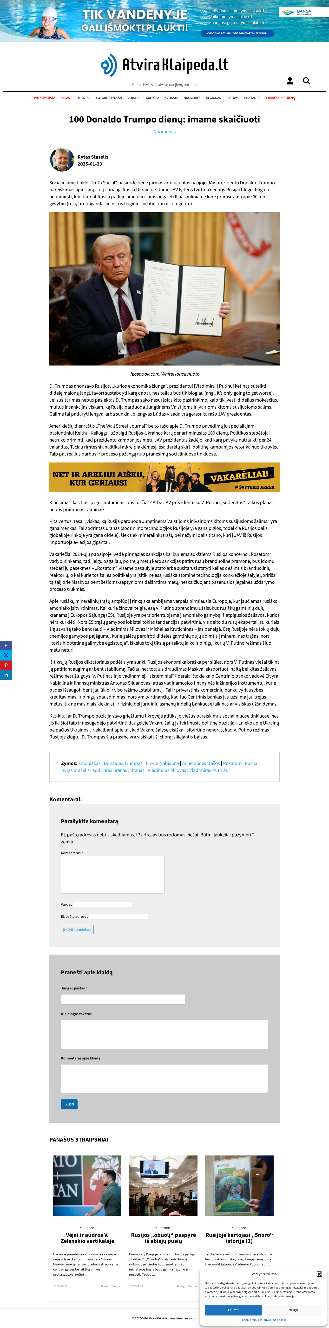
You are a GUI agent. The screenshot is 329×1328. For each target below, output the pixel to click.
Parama (66, 98)
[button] (319, 1274)
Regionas (213, 98)
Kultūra (152, 98)
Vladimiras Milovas (167, 770)
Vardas (66, 904)
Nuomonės (192, 98)
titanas (137, 770)
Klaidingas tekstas (76, 1014)
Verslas (134, 98)
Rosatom (232, 763)
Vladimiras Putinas (208, 770)
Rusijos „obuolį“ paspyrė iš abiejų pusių (163, 1238)
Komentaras (72, 853)
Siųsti (69, 1104)
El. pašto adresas (74, 916)
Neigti (293, 1310)
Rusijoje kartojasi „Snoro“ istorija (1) (239, 1238)
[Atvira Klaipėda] (164, 75)
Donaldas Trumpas (123, 763)
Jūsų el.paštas (74, 988)
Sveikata (171, 98)
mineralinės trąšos (201, 763)
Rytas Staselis (75, 770)
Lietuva (233, 98)
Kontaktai (252, 98)
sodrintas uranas (110, 770)
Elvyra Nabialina (162, 763)
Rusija (251, 763)
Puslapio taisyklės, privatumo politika (263, 1320)
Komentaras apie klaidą (80, 1058)
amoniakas (89, 763)
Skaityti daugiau (110, 1286)
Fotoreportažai (109, 98)
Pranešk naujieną (280, 98)
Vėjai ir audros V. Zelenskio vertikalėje (87, 1238)
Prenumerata (44, 98)
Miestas (84, 98)
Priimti (233, 1310)
